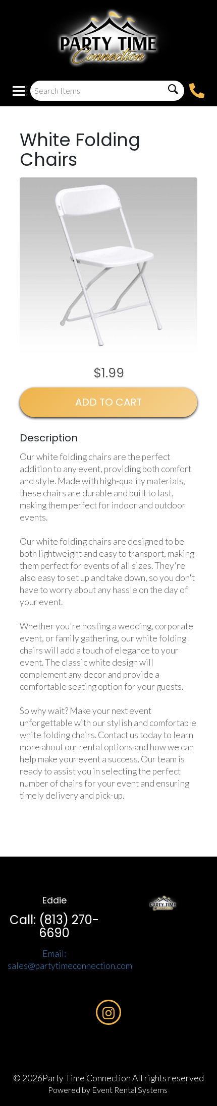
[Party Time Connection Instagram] (108, 1012)
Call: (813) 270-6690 (54, 926)
